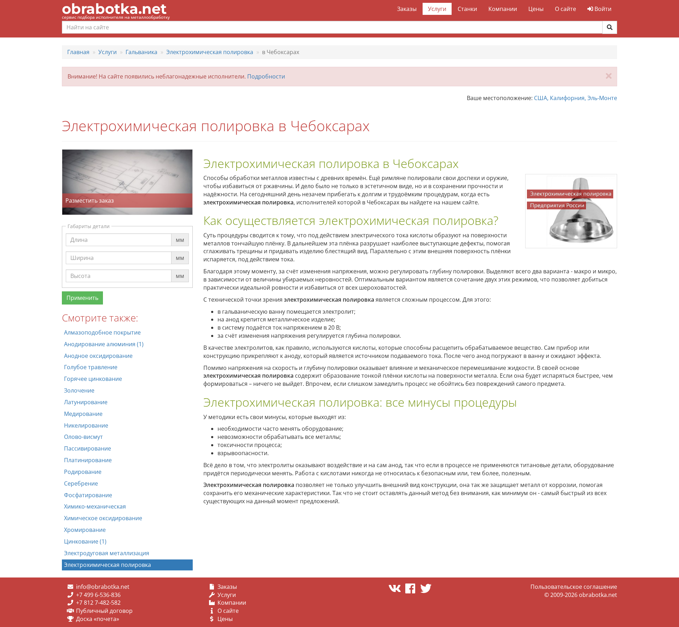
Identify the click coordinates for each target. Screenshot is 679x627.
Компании (502, 9)
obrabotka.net (114, 8)
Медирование (83, 414)
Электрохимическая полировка (107, 565)
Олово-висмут (83, 437)
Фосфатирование (88, 495)
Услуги (437, 9)
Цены (536, 9)
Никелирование (86, 425)
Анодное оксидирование (98, 356)
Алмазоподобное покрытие (102, 332)
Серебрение (81, 483)
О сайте (565, 9)
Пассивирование (87, 448)
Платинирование (88, 460)
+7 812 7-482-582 (98, 602)
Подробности (266, 76)
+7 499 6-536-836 (98, 595)
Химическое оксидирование (103, 518)
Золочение (79, 390)
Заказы (407, 9)
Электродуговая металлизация (106, 553)
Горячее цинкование (93, 379)
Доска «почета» (97, 619)
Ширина (82, 251)
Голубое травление (90, 367)
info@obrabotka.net (102, 587)
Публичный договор (104, 611)
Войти (602, 9)
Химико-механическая (95, 506)
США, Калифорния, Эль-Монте (575, 98)
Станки (467, 9)
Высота (80, 269)
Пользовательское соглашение (573, 587)
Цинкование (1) (85, 541)
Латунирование (86, 402)
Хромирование (85, 530)
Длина (79, 233)
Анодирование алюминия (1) (104, 344)
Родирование (82, 472)
